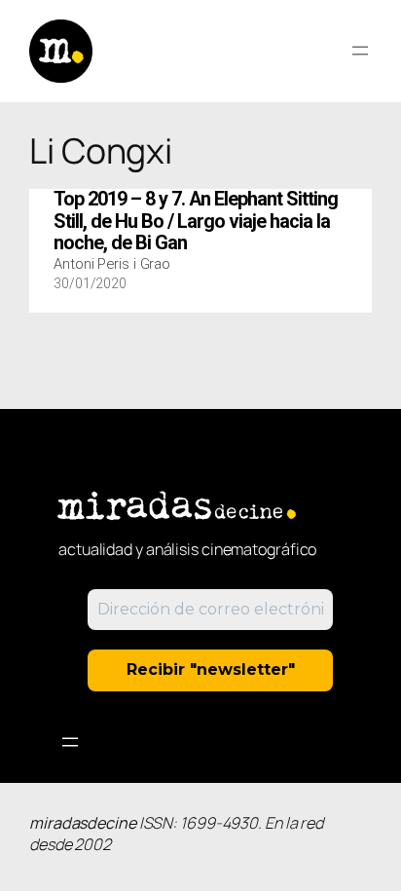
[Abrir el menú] (360, 50)
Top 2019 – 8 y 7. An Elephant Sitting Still (196, 221)
